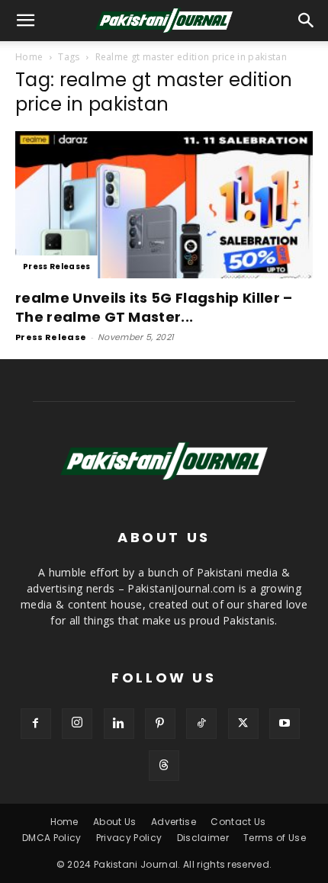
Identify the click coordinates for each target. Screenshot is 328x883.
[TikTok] (201, 723)
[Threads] (164, 765)
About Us (115, 821)
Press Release (50, 337)
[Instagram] (77, 723)
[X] (243, 723)
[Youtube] (284, 723)
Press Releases (56, 266)
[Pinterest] (160, 723)
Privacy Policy (129, 837)
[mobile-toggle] (26, 20)
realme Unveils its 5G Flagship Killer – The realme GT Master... (153, 307)
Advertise (173, 821)
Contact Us (238, 821)
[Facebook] (36, 723)
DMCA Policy (52, 837)
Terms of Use (274, 837)
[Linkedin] (119, 723)
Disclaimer (203, 837)
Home (29, 56)
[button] (306, 20)
